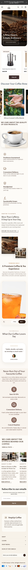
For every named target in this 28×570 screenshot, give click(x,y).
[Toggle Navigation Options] (2, 7)
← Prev (14, 321)
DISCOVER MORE (11, 42)
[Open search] (18, 7)
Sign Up (14, 503)
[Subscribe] (24, 555)
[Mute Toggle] (4, 321)
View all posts (8, 447)
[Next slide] (26, 2)
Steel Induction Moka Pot (9, 69)
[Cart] (25, 7)
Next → (22, 321)
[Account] (22, 7)
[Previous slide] (1, 2)
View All (14, 77)
